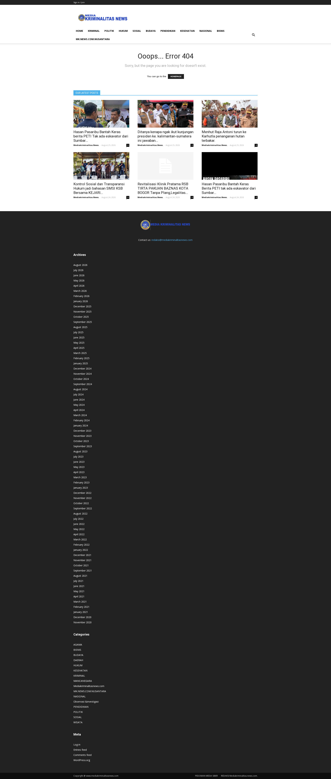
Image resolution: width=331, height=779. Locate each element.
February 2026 (81, 296)
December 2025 (82, 306)
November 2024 (82, 373)
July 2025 (78, 332)
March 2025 (80, 353)
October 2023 (81, 441)
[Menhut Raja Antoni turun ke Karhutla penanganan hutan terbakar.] (230, 114)
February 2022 (81, 544)
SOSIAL (137, 30)
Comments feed (82, 755)
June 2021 (78, 586)
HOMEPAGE (175, 76)
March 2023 (80, 477)
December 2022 (82, 492)
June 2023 (78, 461)
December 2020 (82, 617)
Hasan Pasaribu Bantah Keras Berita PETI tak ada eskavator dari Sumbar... (229, 188)
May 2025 (78, 342)
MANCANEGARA (82, 680)
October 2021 (81, 565)
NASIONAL (205, 30)
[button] (253, 35)
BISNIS (220, 30)
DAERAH (78, 660)
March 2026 (80, 290)
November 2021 (82, 560)
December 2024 (82, 368)
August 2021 (80, 575)
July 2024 (78, 394)
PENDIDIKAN (168, 30)
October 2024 (81, 379)
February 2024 (81, 420)
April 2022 (78, 534)
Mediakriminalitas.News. (86, 145)
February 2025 (81, 358)
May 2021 (78, 591)
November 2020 (82, 622)
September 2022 (82, 508)
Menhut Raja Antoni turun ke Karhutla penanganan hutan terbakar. (224, 136)
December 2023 (82, 430)
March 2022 (80, 539)
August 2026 (80, 265)
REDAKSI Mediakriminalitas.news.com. (239, 775)
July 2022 (78, 518)
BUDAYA (151, 30)
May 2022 (78, 529)
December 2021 (82, 555)
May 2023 (78, 467)
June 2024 (78, 399)
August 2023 (80, 451)
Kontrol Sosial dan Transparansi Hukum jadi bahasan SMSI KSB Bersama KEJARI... (99, 188)
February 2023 (81, 482)
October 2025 (81, 316)
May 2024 (78, 404)
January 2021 (80, 612)
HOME (79, 30)
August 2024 (80, 389)
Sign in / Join (79, 2)
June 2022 (78, 524)
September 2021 (82, 570)
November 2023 (82, 435)
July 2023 (78, 456)
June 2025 (78, 337)
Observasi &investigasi (86, 701)
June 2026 (78, 275)
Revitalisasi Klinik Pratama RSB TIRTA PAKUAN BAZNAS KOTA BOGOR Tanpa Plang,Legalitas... (163, 188)
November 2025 (82, 311)
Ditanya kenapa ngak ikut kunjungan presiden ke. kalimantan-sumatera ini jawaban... (165, 136)
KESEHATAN (187, 30)
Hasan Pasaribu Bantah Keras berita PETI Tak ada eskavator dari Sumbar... (100, 136)
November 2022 (82, 498)
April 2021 (78, 596)
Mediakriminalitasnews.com (88, 686)
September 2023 (82, 446)
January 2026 (80, 301)
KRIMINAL (94, 30)
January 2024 (80, 425)
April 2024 (78, 410)
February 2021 (81, 606)
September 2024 (82, 384)
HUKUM (123, 30)
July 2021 (78, 581)
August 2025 (80, 327)
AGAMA (77, 644)
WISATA (77, 722)
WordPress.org (81, 760)
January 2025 (80, 363)
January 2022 (80, 549)
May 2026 (78, 280)
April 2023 (78, 472)
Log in (76, 744)
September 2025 (82, 322)
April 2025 (78, 347)
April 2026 (78, 285)
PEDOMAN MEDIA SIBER (206, 775)
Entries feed (80, 749)
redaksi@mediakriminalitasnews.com (172, 240)
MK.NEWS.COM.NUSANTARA (93, 39)
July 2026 (78, 270)
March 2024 (80, 415)
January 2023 (80, 487)
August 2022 (80, 513)
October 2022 (81, 503)
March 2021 (80, 601)
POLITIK (109, 30)
